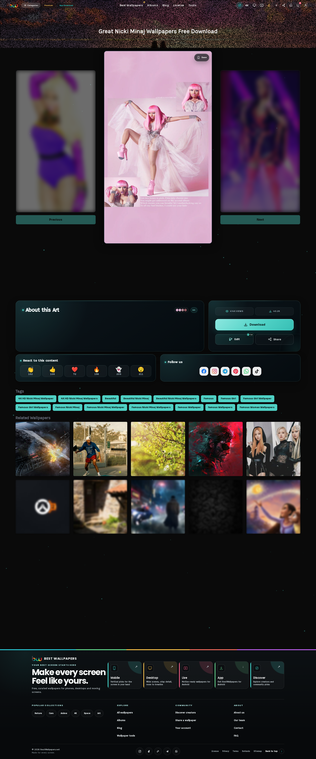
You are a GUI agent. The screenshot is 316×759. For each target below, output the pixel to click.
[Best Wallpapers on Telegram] (167, 751)
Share (277, 339)
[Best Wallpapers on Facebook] (149, 751)
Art (99, 713)
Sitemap (258, 751)
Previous (55, 219)
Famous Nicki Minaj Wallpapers (151, 407)
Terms (235, 751)
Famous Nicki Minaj (67, 407)
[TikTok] (257, 371)
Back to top (274, 751)
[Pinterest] (235, 371)
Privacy (225, 751)
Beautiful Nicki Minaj (136, 398)
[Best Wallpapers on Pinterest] (158, 751)
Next (260, 219)
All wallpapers (125, 712)
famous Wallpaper (189, 407)
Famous (209, 398)
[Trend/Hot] (269, 5)
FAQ (236, 735)
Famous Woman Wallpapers (257, 407)
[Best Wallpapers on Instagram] (140, 751)
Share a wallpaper (185, 720)
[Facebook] (204, 371)
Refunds (246, 751)
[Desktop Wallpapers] (254, 5)
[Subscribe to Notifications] (291, 5)
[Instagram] (214, 371)
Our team (239, 720)
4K (75, 713)
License (215, 751)
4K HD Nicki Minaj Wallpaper (36, 398)
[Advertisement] (158, 272)
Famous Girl (228, 398)
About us (239, 712)
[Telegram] (225, 371)
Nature (38, 713)
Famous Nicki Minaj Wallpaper (105, 407)
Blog (119, 728)
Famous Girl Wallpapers (33, 407)
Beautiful (110, 398)
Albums (121, 720)
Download (257, 325)
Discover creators (185, 712)
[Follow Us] (276, 5)
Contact (238, 728)
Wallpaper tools (126, 735)
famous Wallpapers (220, 407)
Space (87, 713)
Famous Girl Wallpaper (257, 398)
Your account (183, 728)
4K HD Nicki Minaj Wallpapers (79, 398)
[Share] (283, 5)
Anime (64, 713)
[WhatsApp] (246, 371)
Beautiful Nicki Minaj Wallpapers (176, 398)
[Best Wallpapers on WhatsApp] (176, 751)
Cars (51, 713)
